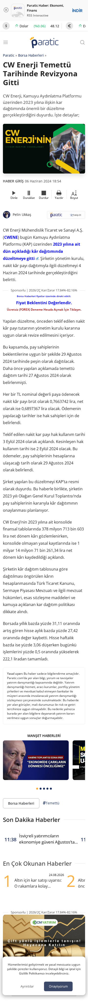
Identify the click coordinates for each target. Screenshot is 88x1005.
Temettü (51, 803)
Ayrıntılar (27, 986)
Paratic (8, 55)
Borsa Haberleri (31, 55)
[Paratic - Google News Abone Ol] (66, 216)
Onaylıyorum (58, 986)
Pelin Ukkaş (22, 214)
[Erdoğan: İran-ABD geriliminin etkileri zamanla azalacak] (36, 760)
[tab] (37, 789)
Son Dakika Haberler (31, 819)
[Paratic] (44, 43)
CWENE (11, 237)
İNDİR (77, 10)
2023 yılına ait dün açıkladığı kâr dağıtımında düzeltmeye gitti (41, 251)
